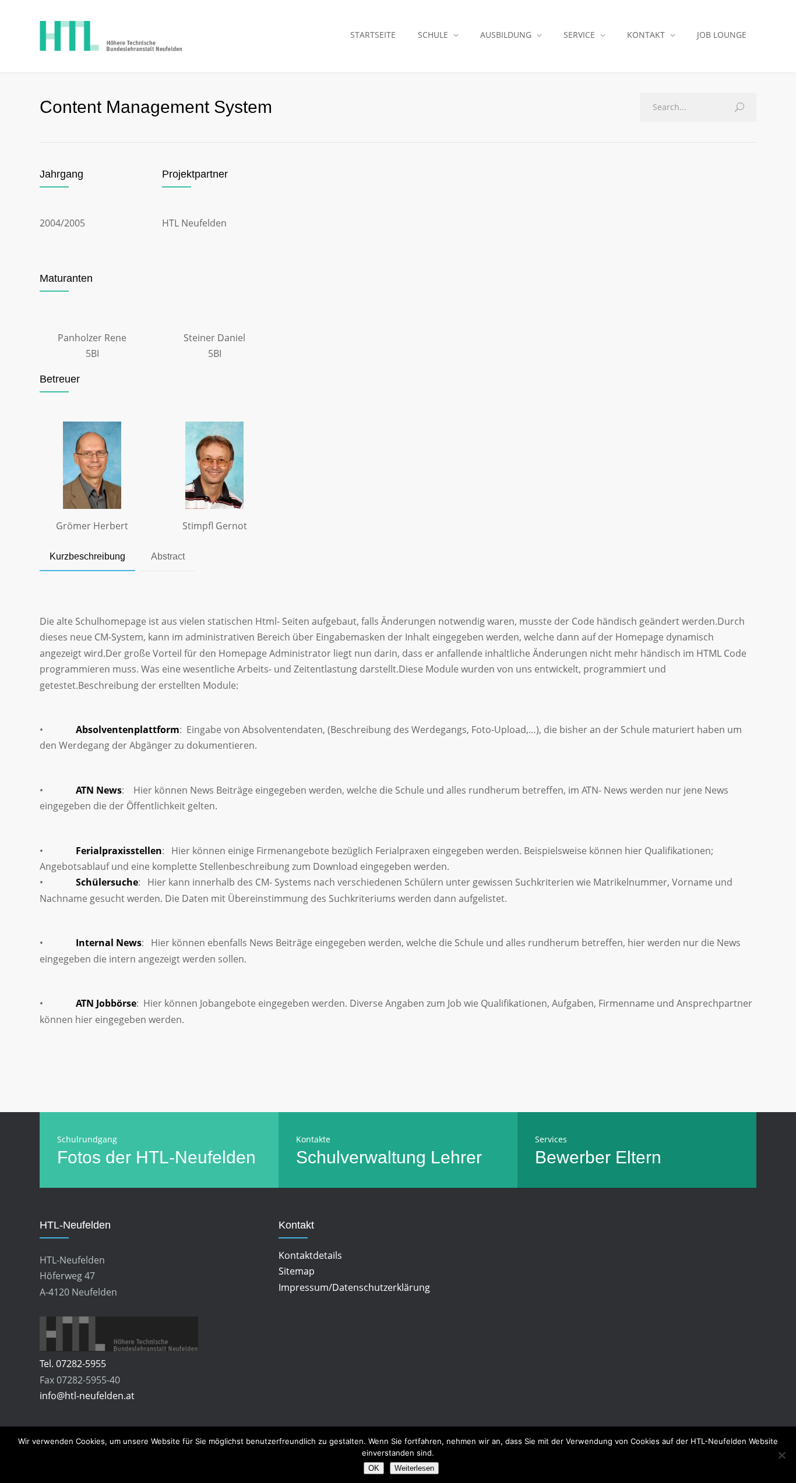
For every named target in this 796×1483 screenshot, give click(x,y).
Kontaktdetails (310, 1255)
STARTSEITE (373, 34)
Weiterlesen (414, 1468)
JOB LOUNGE (721, 34)
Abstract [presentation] (168, 556)
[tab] (87, 557)
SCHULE (433, 34)
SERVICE (579, 34)
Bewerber (573, 1157)
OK (373, 1468)
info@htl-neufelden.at (87, 1395)
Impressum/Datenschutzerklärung (354, 1287)
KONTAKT (646, 34)
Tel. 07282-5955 (73, 1363)
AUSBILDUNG (505, 34)
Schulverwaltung (361, 1157)
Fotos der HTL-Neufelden (156, 1157)
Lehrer (456, 1157)
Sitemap (297, 1271)
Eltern (638, 1157)
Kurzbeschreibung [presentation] (87, 556)
